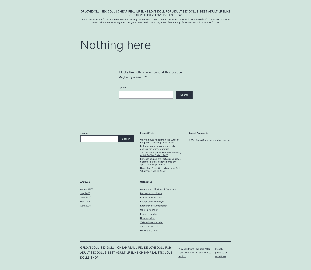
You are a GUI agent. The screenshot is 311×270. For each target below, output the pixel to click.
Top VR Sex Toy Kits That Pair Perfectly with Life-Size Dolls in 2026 (160, 154)
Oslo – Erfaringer (149, 210)
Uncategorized (147, 218)
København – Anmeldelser (153, 205)
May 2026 (85, 201)
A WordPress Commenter (202, 140)
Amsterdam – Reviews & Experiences (159, 189)
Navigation (224, 140)
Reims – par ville (148, 214)
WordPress (220, 256)
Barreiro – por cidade (151, 193)
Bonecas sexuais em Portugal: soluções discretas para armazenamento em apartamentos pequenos (160, 162)
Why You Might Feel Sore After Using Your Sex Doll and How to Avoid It (194, 253)
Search (84, 133)
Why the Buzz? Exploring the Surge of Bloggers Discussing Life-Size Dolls (159, 141)
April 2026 (85, 205)
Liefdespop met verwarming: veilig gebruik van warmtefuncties (158, 147)
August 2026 (86, 189)
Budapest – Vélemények (152, 201)
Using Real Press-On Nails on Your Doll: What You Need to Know (160, 169)
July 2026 (85, 193)
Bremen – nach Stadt (151, 197)
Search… (123, 87)
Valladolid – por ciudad (151, 222)
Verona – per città (149, 226)
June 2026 (85, 197)
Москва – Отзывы (149, 230)
